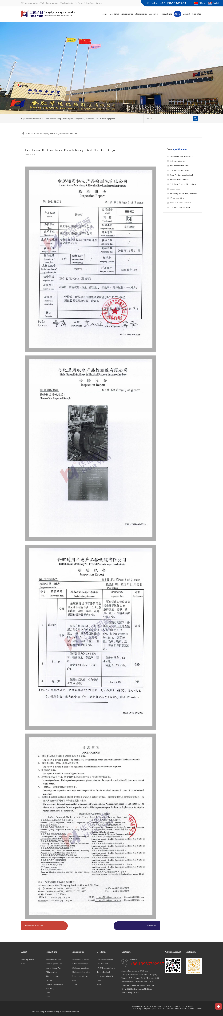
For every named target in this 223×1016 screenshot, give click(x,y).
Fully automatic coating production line (55, 960)
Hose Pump (40, 1012)
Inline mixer (127, 14)
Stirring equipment (52, 976)
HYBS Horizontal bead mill (106, 968)
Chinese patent (175, 189)
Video (48, 997)
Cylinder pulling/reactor (54, 984)
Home (104, 14)
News (23, 964)
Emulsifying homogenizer (73, 119)
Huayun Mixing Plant (53, 968)
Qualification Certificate (67, 134)
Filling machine (51, 972)
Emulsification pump (53, 119)
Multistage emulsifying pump (81, 968)
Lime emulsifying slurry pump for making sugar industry (81, 976)
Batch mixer (141, 14)
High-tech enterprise (177, 161)
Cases (48, 993)
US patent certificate (177, 198)
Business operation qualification (181, 156)
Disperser (153, 14)
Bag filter (49, 980)
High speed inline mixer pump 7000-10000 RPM (81, 972)
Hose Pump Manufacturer (69, 1012)
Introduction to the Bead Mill (106, 960)
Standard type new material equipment (55, 964)
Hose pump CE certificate (179, 170)
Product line (166, 14)
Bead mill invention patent (179, 166)
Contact (186, 14)
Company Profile (48, 134)
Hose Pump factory (52, 1012)
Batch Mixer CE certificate (179, 180)
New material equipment (105, 119)
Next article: (151, 926)
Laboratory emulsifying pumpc (81, 964)
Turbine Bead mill (103, 972)
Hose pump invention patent (180, 207)
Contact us (126, 951)
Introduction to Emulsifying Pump (81, 960)
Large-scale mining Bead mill (106, 976)
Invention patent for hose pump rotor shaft (183, 194)
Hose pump (50, 989)
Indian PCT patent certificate (180, 203)
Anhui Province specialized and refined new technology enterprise (182, 175)
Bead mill (114, 14)
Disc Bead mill (102, 964)
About (177, 14)
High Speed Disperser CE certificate (183, 184)
